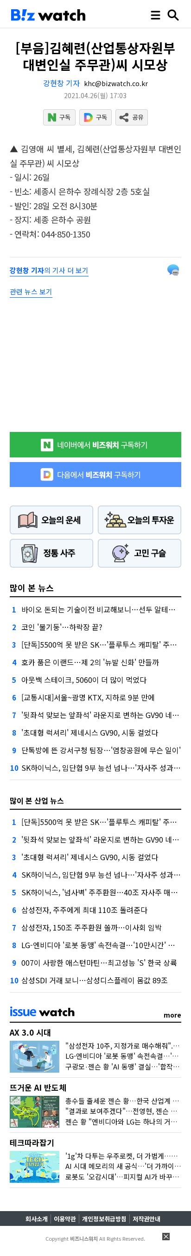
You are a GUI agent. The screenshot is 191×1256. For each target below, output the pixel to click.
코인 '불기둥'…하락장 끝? (61, 626)
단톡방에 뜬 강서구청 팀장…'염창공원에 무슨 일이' (101, 750)
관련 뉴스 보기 (31, 291)
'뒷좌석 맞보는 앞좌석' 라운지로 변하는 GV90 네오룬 (103, 714)
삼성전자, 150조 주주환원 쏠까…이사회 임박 (91, 927)
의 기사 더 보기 (49, 270)
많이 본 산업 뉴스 (37, 800)
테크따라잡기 (32, 1142)
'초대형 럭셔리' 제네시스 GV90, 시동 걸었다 (89, 732)
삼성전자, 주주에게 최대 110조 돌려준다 (84, 909)
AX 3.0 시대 (30, 1032)
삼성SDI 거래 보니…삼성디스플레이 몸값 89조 (94, 980)
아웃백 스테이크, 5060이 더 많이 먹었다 (83, 679)
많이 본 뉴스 (32, 587)
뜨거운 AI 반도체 (38, 1087)
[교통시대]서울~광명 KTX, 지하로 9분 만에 (88, 697)
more (172, 1014)
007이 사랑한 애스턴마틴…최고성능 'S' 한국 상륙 (99, 962)
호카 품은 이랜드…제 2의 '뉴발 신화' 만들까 (90, 662)
